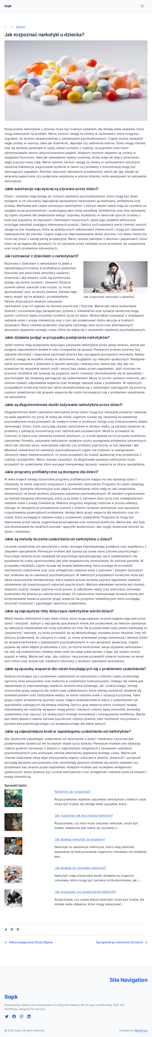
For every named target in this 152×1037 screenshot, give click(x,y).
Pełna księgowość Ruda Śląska (31, 942)
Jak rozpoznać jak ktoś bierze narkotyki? (83, 815)
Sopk (7, 6)
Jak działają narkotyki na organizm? (79, 839)
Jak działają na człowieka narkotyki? (80, 868)
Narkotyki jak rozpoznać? (72, 791)
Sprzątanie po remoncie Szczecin (119, 942)
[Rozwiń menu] (142, 6)
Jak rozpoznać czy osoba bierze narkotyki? (85, 892)
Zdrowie (20, 26)
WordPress (141, 1030)
